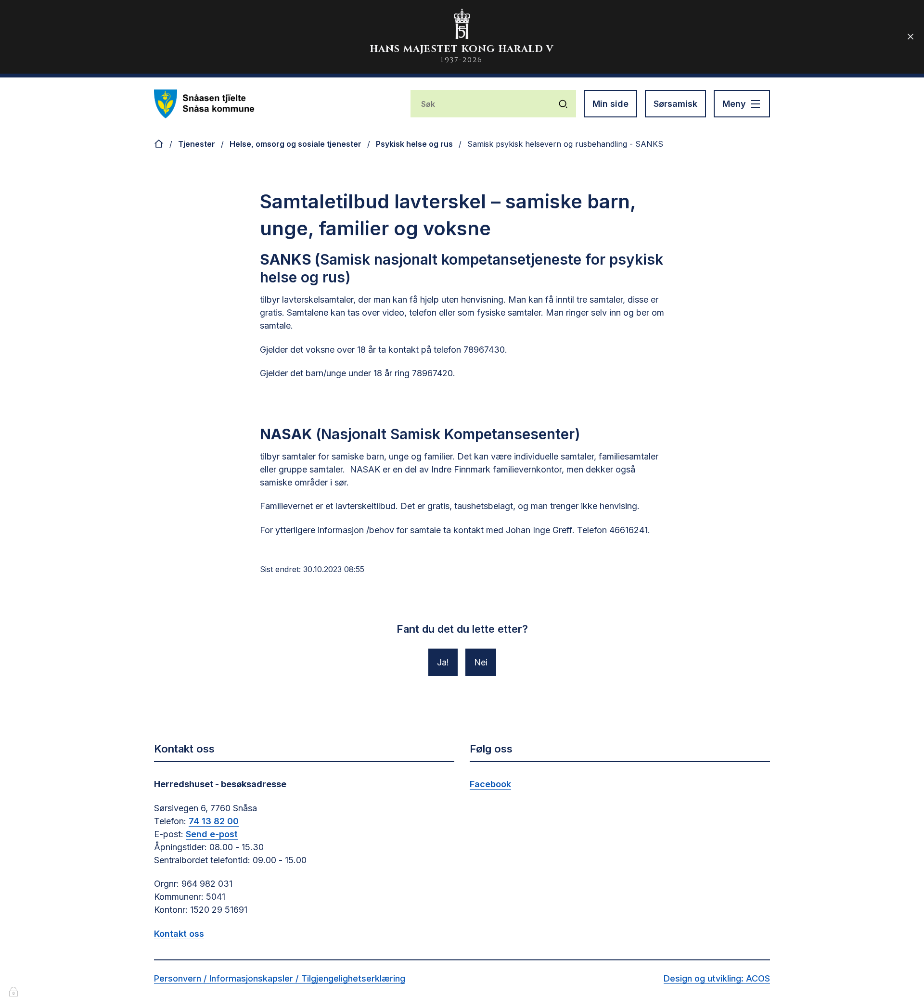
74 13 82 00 (214, 821)
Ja (442, 662)
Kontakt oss (179, 934)
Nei (481, 662)
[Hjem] (159, 144)
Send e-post (212, 834)
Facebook (490, 784)
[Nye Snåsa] (204, 103)
